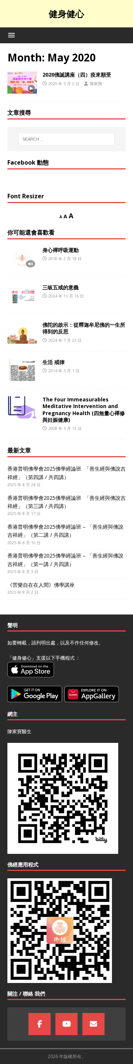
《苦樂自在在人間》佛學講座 (41, 584)
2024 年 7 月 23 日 (65, 340)
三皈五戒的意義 (60, 287)
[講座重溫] (22, 82)
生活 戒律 (53, 362)
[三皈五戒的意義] (22, 295)
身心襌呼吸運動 (60, 249)
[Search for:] (66, 139)
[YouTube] (66, 1024)
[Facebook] (39, 1024)
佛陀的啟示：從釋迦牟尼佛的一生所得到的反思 (83, 328)
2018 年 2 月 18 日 (65, 258)
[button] (10, 35)
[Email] (93, 1024)
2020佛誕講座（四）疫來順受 (76, 74)
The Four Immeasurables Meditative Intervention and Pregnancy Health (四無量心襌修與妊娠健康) (83, 409)
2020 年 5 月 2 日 (63, 83)
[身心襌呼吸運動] (22, 258)
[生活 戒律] (22, 370)
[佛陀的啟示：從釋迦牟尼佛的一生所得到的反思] (22, 332)
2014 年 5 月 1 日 (63, 370)
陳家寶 (96, 83)
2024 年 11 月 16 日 (66, 296)
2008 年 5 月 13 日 (65, 428)
